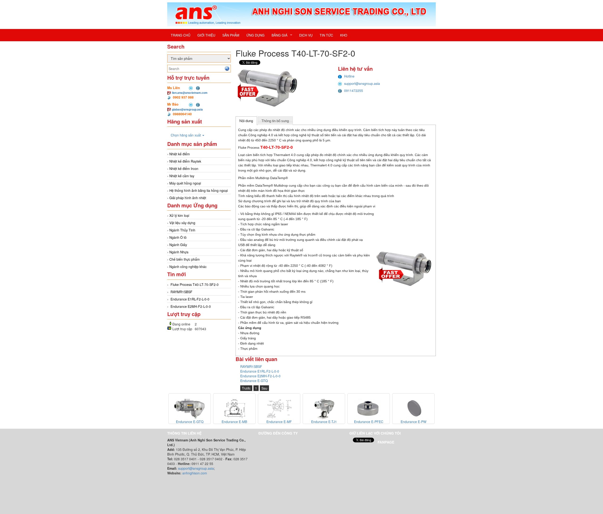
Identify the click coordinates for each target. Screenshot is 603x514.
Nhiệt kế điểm (179, 154)
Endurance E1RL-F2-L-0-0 (190, 299)
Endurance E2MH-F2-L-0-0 (191, 306)
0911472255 (353, 90)
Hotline (349, 76)
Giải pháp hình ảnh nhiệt (187, 197)
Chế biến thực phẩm (184, 259)
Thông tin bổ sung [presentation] (275, 121)
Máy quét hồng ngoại (185, 183)
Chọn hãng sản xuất (186, 135)
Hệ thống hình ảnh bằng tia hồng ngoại (198, 190)
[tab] (246, 120)
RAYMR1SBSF (181, 291)
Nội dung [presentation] (246, 121)
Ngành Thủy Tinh (182, 230)
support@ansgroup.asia (362, 83)
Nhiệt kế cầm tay (181, 175)
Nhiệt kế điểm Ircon (183, 168)
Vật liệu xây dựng (182, 222)
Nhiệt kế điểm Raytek (185, 161)
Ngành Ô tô (178, 237)
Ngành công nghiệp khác (188, 266)
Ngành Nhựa (178, 252)
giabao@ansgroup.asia (187, 109)
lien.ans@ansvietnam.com (190, 92)
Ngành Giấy (178, 244)
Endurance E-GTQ (254, 380)
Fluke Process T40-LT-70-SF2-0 (195, 284)
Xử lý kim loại (179, 215)
